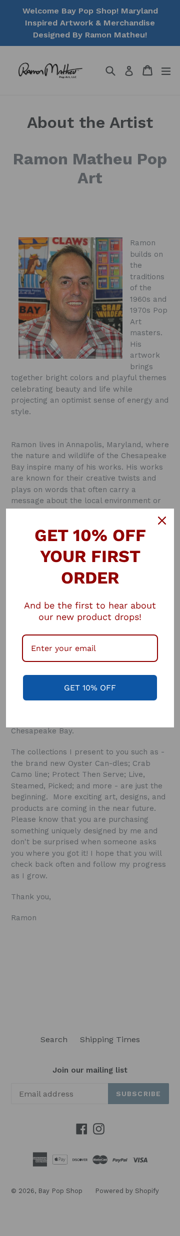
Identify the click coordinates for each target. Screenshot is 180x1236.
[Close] (162, 521)
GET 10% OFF (90, 687)
